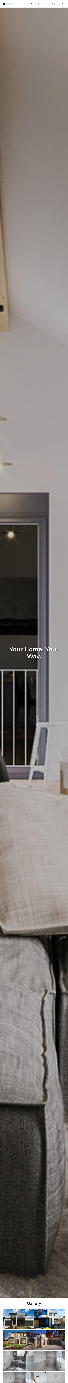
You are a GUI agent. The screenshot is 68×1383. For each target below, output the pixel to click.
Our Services (42, 4)
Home (33, 4)
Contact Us (61, 4)
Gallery (52, 4)
